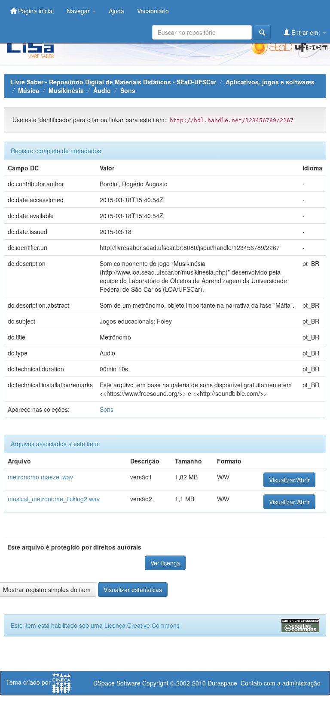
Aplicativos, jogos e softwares (270, 81)
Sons (127, 90)
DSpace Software (117, 683)
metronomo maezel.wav (40, 476)
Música (28, 90)
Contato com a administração (281, 683)
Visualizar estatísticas (133, 589)
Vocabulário (153, 10)
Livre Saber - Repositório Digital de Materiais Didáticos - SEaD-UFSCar (113, 81)
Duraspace (222, 683)
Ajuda (116, 10)
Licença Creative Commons (142, 625)
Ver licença (165, 563)
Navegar (79, 10)
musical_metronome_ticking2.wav (54, 498)
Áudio (102, 90)
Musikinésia (66, 90)
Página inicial (35, 10)
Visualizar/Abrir (289, 480)
